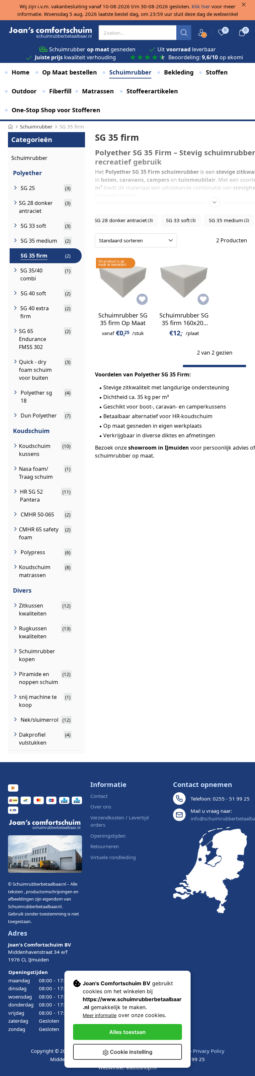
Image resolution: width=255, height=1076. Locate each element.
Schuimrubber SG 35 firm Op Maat (122, 319)
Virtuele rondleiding (113, 857)
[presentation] (145, 32)
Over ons (100, 806)
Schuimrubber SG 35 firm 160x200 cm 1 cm (184, 323)
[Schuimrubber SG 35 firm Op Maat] (123, 280)
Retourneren (104, 846)
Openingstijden (108, 835)
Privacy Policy (208, 1051)
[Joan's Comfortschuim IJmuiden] (210, 870)
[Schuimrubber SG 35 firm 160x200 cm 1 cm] (184, 280)
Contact (99, 796)
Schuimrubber (29, 158)
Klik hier (201, 6)
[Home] (10, 126)
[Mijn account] (201, 32)
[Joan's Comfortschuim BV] (51, 32)
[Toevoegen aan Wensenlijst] (142, 299)
